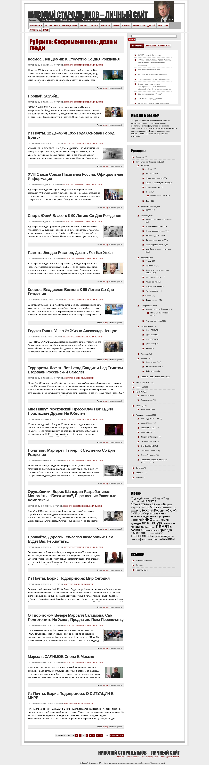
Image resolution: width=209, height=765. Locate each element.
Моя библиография (68, 20)
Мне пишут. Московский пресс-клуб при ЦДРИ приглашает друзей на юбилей (70, 411)
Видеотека (36, 25)
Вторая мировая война (154, 231)
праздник (154, 530)
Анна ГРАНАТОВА (148, 428)
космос (156, 520)
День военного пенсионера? (149, 70)
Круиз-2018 (150, 330)
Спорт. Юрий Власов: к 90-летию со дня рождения (74, 215)
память (164, 526)
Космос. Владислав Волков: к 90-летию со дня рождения (71, 291)
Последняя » (116, 735)
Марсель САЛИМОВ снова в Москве (61, 656)
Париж (148, 348)
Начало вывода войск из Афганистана (153, 79)
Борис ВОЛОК (146, 432)
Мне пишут (145, 395)
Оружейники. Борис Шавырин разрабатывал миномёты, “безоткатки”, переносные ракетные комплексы (72, 495)
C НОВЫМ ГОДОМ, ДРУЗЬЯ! (150, 99)
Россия (148, 510)
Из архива (149, 174)
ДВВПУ (148, 210)
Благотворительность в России (158, 219)
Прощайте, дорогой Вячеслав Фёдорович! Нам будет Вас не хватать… (70, 539)
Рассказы (145, 354)
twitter (164, 13)
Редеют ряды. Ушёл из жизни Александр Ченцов (72, 331)
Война (159, 504)
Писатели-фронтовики (159, 313)
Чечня (148, 192)
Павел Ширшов (142, 570)
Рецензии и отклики (153, 321)
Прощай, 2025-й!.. (43, 96)
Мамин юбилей (151, 282)
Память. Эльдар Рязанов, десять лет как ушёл (70, 252)
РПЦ (138, 510)
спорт (160, 533)
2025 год (164, 498)
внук (159, 516)
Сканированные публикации (157, 183)
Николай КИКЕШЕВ (148, 441)
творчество (141, 536)
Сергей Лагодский (148, 455)
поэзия (146, 530)
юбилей (168, 539)
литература (152, 522)
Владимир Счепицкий (149, 437)
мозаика (137, 526)
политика (137, 530)
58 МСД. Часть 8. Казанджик (149, 55)
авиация (161, 513)
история (136, 519)
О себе (148, 296)
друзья (166, 516)
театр (154, 536)
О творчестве (146, 306)
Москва (155, 507)
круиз (165, 519)
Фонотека (163, 25)
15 (101, 735)
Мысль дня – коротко (154, 178)
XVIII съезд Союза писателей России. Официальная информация (75, 176)
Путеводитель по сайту (91, 20)
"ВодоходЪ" (137, 498)
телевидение (165, 536)
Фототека (35, 30)
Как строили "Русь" (153, 277)
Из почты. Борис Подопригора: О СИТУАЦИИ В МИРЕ (70, 695)
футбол (148, 540)
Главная (32, 20)
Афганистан (150, 266)
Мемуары (145, 257)
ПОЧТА (116, 25)
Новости (105, 25)
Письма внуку (151, 300)
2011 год (148, 169)
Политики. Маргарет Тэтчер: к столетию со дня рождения (71, 452)
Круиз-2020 (150, 339)
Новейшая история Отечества (158, 249)
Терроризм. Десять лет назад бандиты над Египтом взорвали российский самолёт (75, 370)
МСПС (145, 507)
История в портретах (154, 240)
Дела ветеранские (148, 207)
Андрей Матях (146, 423)
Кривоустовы (150, 362)
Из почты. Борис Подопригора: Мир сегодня (69, 578)
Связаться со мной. (157, 763)
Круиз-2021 (150, 344)
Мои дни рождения (153, 286)
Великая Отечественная (143, 502)
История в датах (152, 236)
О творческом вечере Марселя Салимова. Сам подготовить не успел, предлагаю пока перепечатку (75, 617)
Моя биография (48, 20)
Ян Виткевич (150, 371)
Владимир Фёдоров (144, 560)
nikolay (105, 88)
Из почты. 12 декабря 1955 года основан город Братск (71, 135)
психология (138, 533)
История (144, 216)
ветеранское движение (143, 516)
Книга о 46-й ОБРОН (159, 195)
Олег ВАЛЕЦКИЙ (148, 446)
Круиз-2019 (150, 335)
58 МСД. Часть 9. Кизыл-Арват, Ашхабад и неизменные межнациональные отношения (154, 62)
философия (137, 539)
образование (149, 527)
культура (136, 523)
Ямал (147, 201)
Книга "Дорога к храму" (155, 245)
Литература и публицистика (61, 25)
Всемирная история (153, 226)
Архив (143, 165)
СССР (140, 513)
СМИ (134, 513)
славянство (152, 533)
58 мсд (148, 261)
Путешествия (146, 326)
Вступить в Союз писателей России (152, 74)
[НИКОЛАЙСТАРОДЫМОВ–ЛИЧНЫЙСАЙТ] (88, 14)
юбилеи (156, 539)
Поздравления (147, 400)
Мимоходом (146, 409)
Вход (171, 20)
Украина (149, 513)
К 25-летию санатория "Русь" (150, 94)
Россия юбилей (165, 510)
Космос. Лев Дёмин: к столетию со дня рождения (74, 59)
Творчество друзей (144, 25)
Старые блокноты (152, 187)
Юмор (45, 30)
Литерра (139, 565)
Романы (144, 358)
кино (147, 519)
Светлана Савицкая (149, 451)
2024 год (155, 498)
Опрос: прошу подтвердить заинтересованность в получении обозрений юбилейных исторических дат (154, 86)
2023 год (147, 498)
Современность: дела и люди (88, 65)
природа (166, 530)
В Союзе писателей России (156, 309)
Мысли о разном (89, 25)
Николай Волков (152, 367)
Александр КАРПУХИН (150, 419)
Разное (126, 25)
